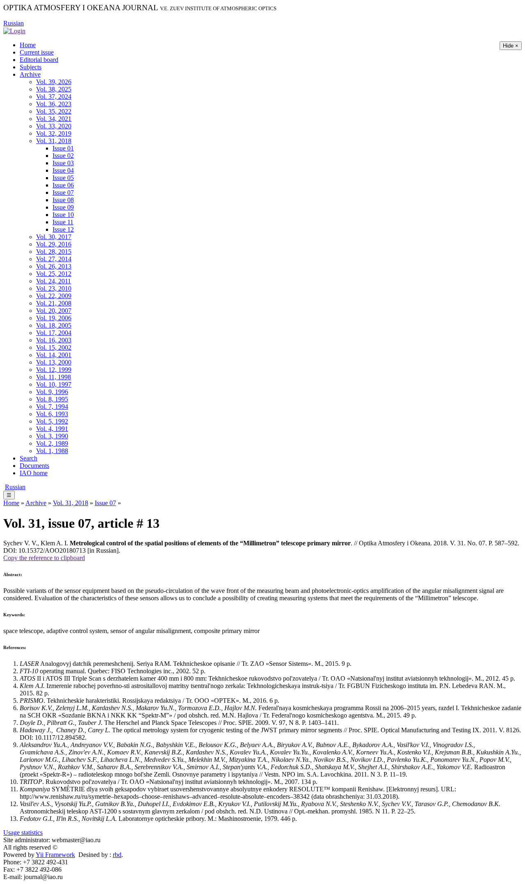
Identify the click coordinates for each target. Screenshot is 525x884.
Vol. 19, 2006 (53, 317)
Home (28, 44)
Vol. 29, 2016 (53, 244)
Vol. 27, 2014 (53, 258)
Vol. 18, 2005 (53, 325)
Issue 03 (63, 162)
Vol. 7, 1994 (52, 406)
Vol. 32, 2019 (53, 133)
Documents (34, 465)
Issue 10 (63, 214)
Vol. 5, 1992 (52, 421)
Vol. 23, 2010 (53, 288)
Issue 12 (63, 229)
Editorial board (39, 59)
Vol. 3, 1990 (52, 436)
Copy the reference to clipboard (44, 557)
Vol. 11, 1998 (53, 377)
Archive (30, 74)
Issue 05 (63, 177)
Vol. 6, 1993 (52, 413)
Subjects (30, 67)
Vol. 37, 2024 (53, 96)
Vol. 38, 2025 (53, 89)
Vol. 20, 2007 (53, 310)
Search (28, 458)
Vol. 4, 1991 (52, 428)
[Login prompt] (14, 30)
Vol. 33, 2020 (53, 126)
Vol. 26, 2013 (53, 266)
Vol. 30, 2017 (53, 236)
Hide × (510, 46)
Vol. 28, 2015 (53, 251)
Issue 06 (63, 185)
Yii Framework (55, 854)
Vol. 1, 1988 (52, 450)
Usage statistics (23, 832)
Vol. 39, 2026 (53, 81)
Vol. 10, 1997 (53, 384)
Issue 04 (63, 170)
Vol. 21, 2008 (53, 303)
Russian (13, 23)
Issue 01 (63, 148)
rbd (117, 854)
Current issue (37, 52)
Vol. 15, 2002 (53, 347)
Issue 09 (63, 207)
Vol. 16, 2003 (53, 340)
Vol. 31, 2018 (53, 140)
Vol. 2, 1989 (52, 443)
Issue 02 (63, 155)
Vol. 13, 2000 (53, 362)
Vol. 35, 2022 (53, 111)
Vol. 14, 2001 (53, 354)
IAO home (34, 472)
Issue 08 (63, 199)
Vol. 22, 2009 (53, 295)
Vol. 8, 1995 (52, 399)
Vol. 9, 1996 (52, 391)
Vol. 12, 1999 (53, 369)
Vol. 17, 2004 (53, 332)
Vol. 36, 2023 (53, 103)
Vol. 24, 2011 (53, 281)
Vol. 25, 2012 (53, 273)
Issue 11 (62, 222)
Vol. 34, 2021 (53, 118)
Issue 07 (63, 192)
